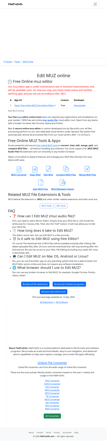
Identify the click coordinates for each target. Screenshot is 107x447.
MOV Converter (52, 399)
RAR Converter (52, 408)
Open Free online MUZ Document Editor (34, 105)
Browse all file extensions (35, 284)
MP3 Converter (52, 393)
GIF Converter (52, 402)
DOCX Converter (52, 383)
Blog (76, 432)
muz (19, 117)
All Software (62, 302)
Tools (17, 61)
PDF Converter (52, 380)
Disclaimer (67, 432)
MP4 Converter (52, 390)
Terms (48, 432)
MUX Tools (46, 205)
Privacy (57, 432)
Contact (40, 432)
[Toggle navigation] (95, 4)
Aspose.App (79, 105)
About (31, 432)
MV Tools (61, 205)
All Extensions (47, 302)
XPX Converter (52, 405)
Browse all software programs (69, 284)
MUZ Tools (28, 61)
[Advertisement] (53, 39)
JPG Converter (52, 387)
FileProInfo (15, 4)
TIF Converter (52, 396)
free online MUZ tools (47, 145)
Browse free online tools (53, 291)
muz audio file (50, 120)
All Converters (52, 416)
